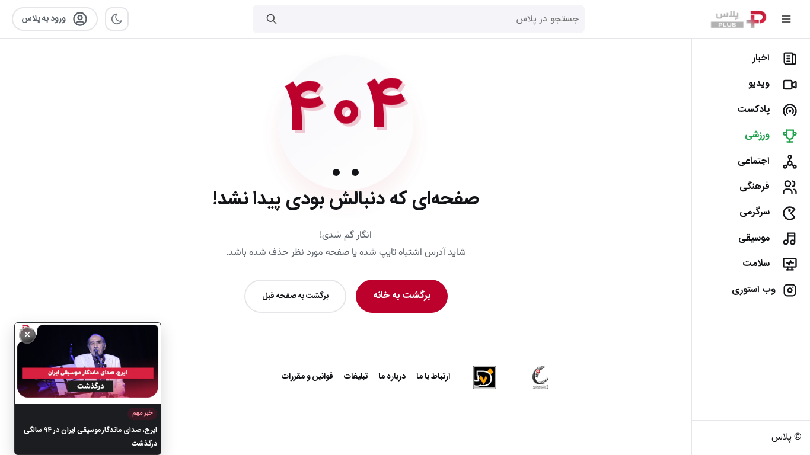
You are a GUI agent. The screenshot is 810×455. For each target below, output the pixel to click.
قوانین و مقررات (307, 377)
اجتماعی (754, 161)
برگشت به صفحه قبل (295, 296)
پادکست (753, 110)
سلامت (756, 264)
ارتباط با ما (433, 377)
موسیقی (754, 238)
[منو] (786, 19)
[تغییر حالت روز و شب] (117, 19)
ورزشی (757, 135)
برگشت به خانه (401, 296)
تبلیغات (356, 377)
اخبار (761, 58)
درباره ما (392, 377)
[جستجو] (272, 19)
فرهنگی (754, 187)
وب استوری (754, 290)
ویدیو (759, 84)
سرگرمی (754, 212)
